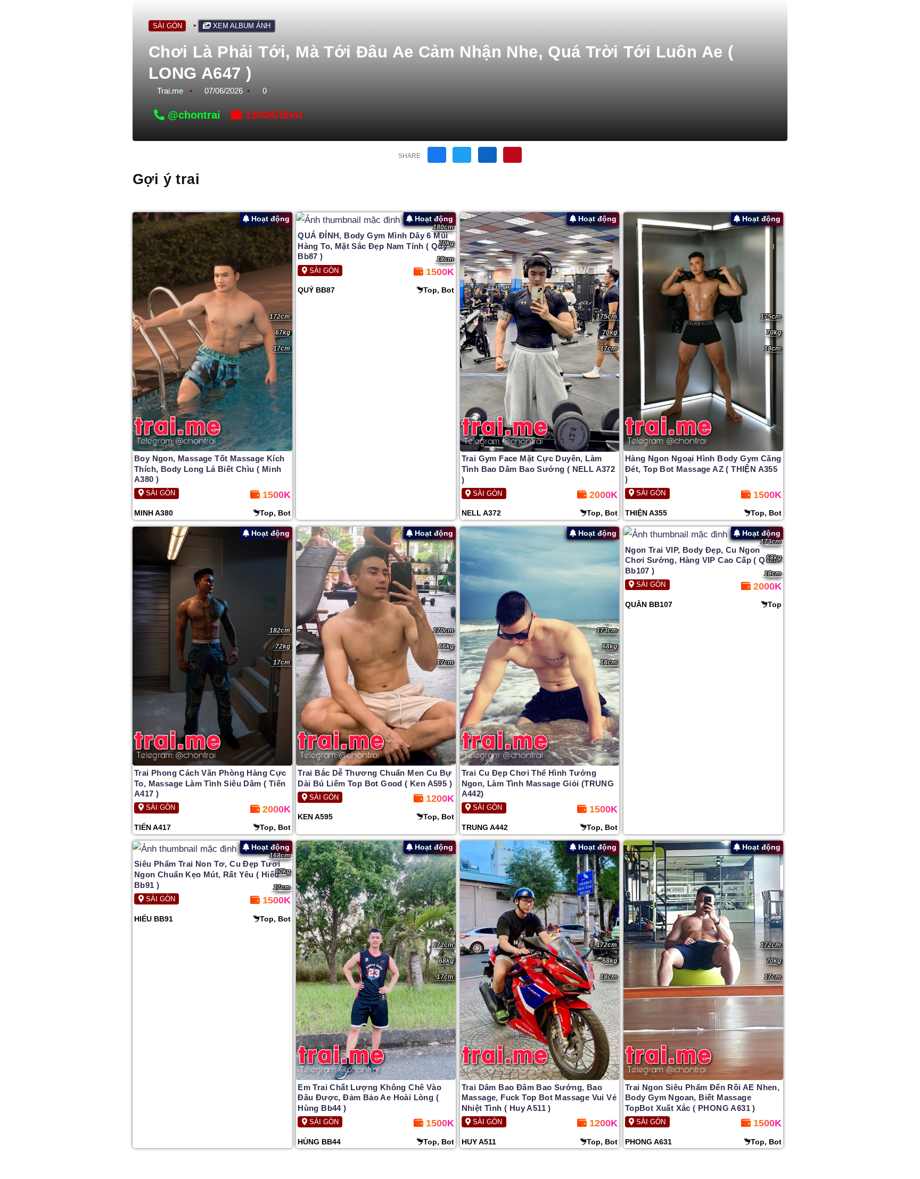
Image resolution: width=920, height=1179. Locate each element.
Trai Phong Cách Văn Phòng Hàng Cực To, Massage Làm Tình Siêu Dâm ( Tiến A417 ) (210, 783)
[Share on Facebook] (437, 155)
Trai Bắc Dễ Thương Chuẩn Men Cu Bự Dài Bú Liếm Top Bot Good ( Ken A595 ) (375, 778)
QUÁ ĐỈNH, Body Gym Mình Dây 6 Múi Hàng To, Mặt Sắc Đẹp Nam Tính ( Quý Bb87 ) (373, 246)
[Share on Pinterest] (512, 155)
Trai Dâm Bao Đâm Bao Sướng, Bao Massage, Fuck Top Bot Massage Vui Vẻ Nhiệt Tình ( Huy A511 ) (539, 1097)
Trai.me (170, 90)
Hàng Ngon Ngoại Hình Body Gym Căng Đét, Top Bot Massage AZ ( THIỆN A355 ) (703, 469)
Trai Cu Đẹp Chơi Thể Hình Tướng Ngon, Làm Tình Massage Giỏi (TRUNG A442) (538, 783)
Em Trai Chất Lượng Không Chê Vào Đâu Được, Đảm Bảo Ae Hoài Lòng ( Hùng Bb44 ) (369, 1097)
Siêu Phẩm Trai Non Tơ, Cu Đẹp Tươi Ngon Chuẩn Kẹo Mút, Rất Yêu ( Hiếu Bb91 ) (207, 874)
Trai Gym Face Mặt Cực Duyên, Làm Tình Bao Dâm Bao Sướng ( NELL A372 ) (538, 469)
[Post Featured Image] (212, 331)
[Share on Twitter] (462, 155)
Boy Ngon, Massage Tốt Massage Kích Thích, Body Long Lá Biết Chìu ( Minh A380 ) (209, 469)
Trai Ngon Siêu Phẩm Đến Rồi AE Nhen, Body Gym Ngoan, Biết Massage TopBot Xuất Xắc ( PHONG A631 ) (702, 1097)
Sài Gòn (167, 26)
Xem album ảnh (240, 26)
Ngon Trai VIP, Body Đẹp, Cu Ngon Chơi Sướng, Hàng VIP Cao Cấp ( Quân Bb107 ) (702, 560)
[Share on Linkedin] (487, 155)
